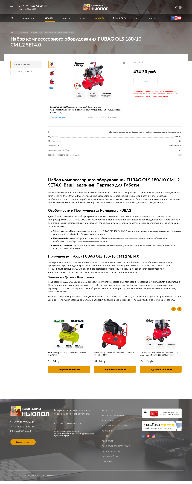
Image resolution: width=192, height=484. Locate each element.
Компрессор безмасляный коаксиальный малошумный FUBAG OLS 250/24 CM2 (159, 353)
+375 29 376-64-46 (31, 6)
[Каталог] (12, 32)
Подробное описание (69, 369)
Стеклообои (108, 461)
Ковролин (107, 431)
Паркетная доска (111, 451)
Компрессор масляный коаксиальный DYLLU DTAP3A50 (68, 353)
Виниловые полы (111, 420)
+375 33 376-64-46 (23, 426)
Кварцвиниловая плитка (115, 425)
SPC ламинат (108, 410)
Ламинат (106, 436)
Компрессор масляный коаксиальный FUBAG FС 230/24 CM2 (114, 353)
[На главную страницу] (96, 6)
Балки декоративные (113, 415)
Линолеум (107, 441)
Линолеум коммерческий (116, 446)
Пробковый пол (110, 456)
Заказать (145, 81)
